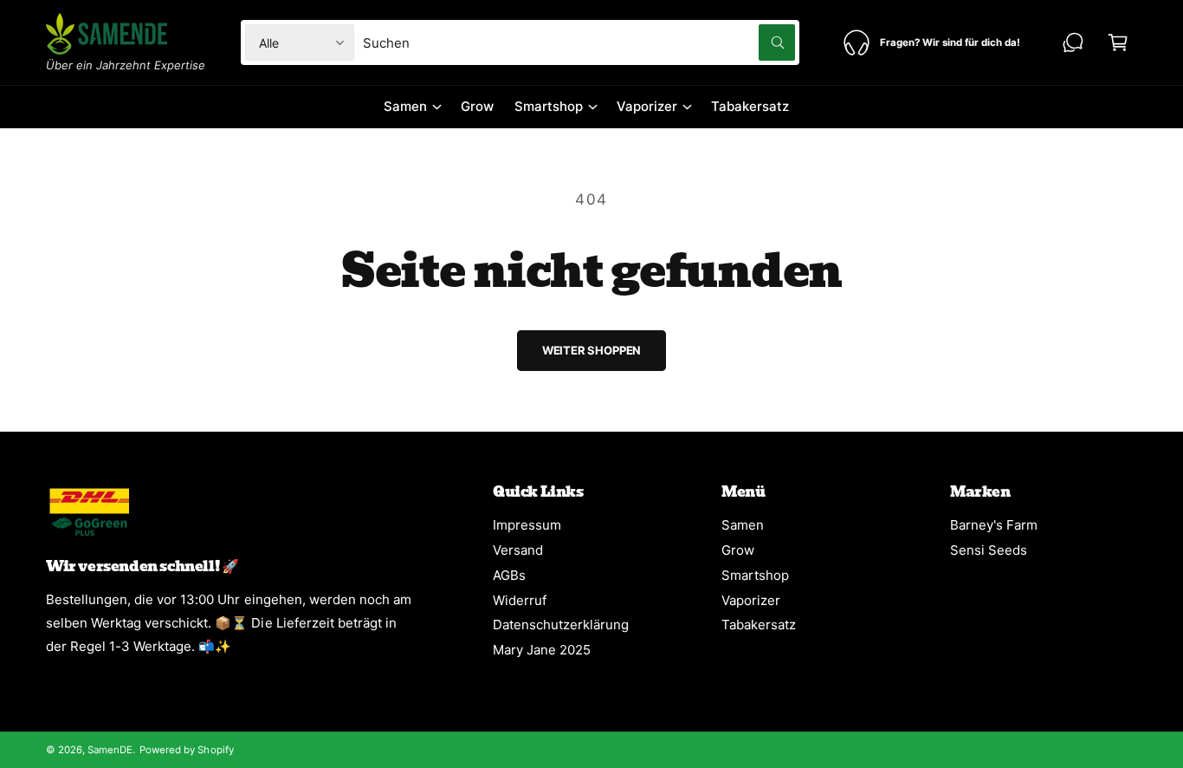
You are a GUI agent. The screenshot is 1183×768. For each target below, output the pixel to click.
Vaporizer (647, 106)
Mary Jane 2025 (542, 649)
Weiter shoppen (591, 350)
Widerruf (519, 600)
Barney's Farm (994, 525)
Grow (737, 550)
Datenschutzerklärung (561, 624)
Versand (518, 550)
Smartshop (548, 106)
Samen (405, 106)
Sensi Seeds (988, 550)
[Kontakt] (1073, 42)
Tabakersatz (758, 624)
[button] (1118, 42)
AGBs (509, 575)
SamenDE (110, 750)
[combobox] (579, 42)
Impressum (527, 525)
